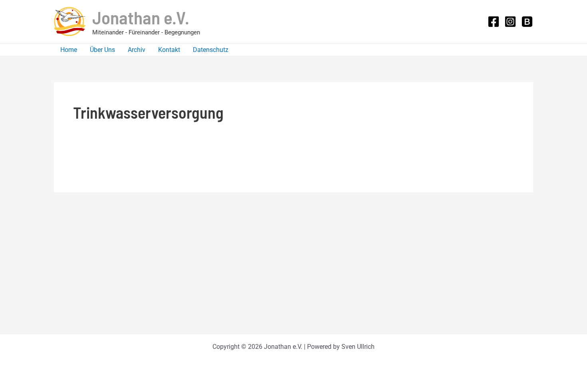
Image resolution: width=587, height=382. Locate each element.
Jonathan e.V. (140, 17)
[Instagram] (510, 22)
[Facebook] (494, 22)
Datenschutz (210, 50)
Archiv (136, 50)
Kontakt (169, 50)
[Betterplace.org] (527, 22)
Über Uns (102, 50)
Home (68, 50)
